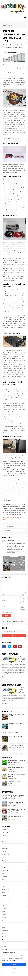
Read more (4, 677)
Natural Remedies (6, 902)
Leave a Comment (19, 47)
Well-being (4, 949)
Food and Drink (5, 864)
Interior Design (5, 889)
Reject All (14, 972)
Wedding (4, 946)
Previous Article (10, 526)
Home (4, 24)
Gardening (4, 876)
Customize (14, 968)
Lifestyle (4, 895)
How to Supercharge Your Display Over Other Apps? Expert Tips (16, 761)
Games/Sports (5, 870)
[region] (14, 963)
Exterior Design (5, 854)
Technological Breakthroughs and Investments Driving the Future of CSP (16, 803)
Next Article (7, 530)
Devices (9, 24)
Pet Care (4, 908)
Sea (3, 924)
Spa (3, 933)
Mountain (4, 898)
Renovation (4, 917)
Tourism (4, 936)
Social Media (5, 930)
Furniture (4, 867)
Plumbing (4, 914)
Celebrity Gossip (5, 832)
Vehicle (3, 943)
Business (4, 829)
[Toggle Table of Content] (18, 139)
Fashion (4, 857)
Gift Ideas (4, 879)
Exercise (4, 851)
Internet (4, 892)
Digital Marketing (6, 842)
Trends (3, 940)
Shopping (4, 927)
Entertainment (5, 848)
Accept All (14, 964)
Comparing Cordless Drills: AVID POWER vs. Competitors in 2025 (16, 810)
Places (3, 911)
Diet (3, 838)
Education (4, 845)
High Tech (4, 886)
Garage (3, 873)
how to (19, 517)
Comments (5, 580)
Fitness (3, 861)
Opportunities (5, 905)
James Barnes (10, 45)
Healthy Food (5, 883)
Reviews (4, 921)
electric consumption (11, 517)
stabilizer (5, 519)
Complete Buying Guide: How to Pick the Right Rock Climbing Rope (16, 796)
